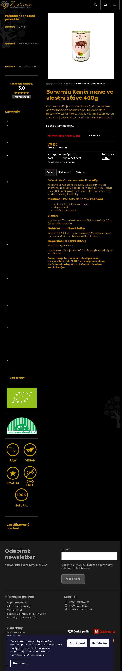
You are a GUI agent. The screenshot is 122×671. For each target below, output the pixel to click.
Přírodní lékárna (18, 352)
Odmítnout (77, 643)
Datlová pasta (21, 129)
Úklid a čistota (20, 373)
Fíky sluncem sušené (25, 151)
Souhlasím (99, 643)
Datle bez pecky (22, 138)
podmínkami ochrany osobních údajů (87, 566)
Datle (16, 125)
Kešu (15, 248)
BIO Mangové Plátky (24, 193)
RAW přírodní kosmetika (23, 356)
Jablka (16, 236)
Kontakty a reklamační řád (22, 617)
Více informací (36, 655)
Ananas (17, 189)
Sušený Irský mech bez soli (23, 176)
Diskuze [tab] (80, 172)
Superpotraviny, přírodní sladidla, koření (23, 296)
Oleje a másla (17, 347)
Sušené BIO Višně (22, 214)
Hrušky (16, 231)
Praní (15, 369)
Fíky (15, 142)
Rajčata (17, 219)
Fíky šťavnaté (21, 146)
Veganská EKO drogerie (22, 360)
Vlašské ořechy (21, 274)
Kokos (16, 223)
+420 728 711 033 (78, 605)
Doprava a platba (17, 602)
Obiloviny (18, 312)
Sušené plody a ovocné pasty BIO (23, 183)
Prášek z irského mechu (21, 169)
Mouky (16, 323)
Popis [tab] (49, 172)
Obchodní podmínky (18, 606)
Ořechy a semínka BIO (22, 244)
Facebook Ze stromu (80, 609)
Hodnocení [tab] (64, 172)
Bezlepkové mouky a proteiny (24, 318)
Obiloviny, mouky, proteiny (19, 307)
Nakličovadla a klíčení (21, 301)
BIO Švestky (19, 210)
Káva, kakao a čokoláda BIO (22, 280)
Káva (15, 285)
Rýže (15, 343)
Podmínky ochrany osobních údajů (26, 613)
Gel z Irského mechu (21, 116)
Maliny (16, 240)
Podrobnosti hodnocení (90, 83)
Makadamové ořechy (25, 257)
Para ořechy (19, 266)
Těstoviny (18, 339)
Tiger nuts (18, 270)
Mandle (17, 261)
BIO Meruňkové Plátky (25, 197)
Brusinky (17, 227)
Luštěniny (18, 335)
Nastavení (20, 663)
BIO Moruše (19, 201)
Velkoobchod (14, 610)
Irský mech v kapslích (25, 159)
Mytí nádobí (19, 364)
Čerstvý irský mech (20, 155)
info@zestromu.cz (79, 601)
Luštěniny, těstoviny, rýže (21, 329)
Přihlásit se (73, 579)
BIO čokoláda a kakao (24, 290)
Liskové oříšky (20, 253)
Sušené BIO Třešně (23, 206)
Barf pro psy (17, 377)
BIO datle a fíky (18, 121)
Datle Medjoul (21, 134)
